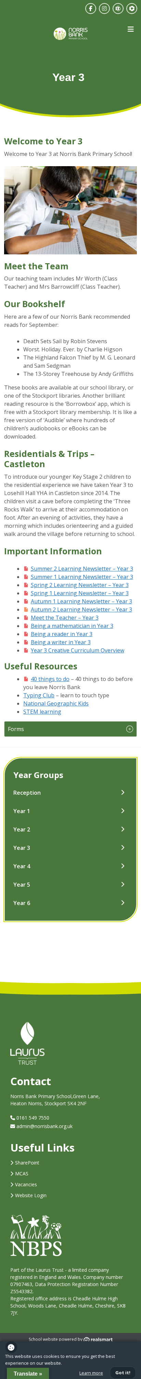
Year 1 (21, 811)
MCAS (21, 1173)
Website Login (31, 1195)
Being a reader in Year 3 (61, 634)
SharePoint (27, 1162)
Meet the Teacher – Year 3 (65, 617)
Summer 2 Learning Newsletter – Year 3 (82, 568)
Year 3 (21, 848)
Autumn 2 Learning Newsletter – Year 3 (81, 609)
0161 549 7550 (32, 1117)
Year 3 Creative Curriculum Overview (77, 650)
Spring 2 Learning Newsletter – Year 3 (80, 585)
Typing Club (38, 695)
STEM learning (42, 711)
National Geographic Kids (56, 703)
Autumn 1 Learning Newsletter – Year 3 (81, 601)
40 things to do (50, 679)
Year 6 (21, 903)
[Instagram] (104, 8)
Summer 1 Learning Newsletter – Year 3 (82, 577)
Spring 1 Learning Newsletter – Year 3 (80, 593)
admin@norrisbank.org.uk (44, 1126)
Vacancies (26, 1184)
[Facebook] (91, 8)
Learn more (91, 1373)
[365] (118, 8)
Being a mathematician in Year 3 (72, 626)
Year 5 (21, 884)
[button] (70, 729)
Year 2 (21, 829)
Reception (27, 792)
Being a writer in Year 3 (61, 642)
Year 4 (21, 866)
